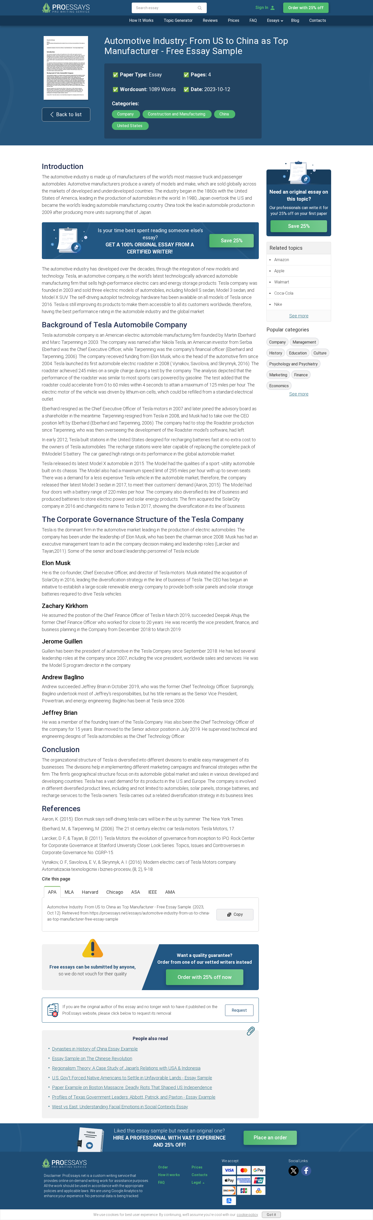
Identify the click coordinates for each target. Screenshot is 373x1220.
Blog (295, 20)
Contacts (317, 20)
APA (52, 892)
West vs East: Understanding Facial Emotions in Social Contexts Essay (120, 1106)
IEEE (152, 892)
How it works (169, 1175)
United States (130, 125)
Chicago (114, 892)
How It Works (141, 20)
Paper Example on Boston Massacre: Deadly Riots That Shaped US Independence (132, 1087)
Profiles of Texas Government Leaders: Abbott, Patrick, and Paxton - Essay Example (133, 1097)
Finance (301, 374)
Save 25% (232, 241)
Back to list (69, 114)
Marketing (278, 374)
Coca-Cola (283, 293)
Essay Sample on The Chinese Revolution (92, 1058)
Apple (279, 270)
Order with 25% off (306, 7)
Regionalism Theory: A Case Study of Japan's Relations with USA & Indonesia (126, 1068)
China (224, 114)
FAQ (253, 20)
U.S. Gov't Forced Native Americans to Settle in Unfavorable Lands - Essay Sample (132, 1077)
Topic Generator (178, 20)
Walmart (281, 282)
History (275, 353)
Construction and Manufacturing (177, 114)
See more (299, 315)
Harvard (90, 892)
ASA (135, 892)
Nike (278, 304)
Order (163, 1167)
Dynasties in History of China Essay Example (95, 1049)
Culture (320, 353)
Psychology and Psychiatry (293, 364)
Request (239, 1010)
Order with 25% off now (205, 977)
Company (126, 114)
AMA (170, 892)
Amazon (281, 259)
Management (304, 342)
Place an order (270, 1137)
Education (298, 353)
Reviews (210, 20)
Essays (273, 20)
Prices (233, 20)
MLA (69, 892)
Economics (279, 385)
